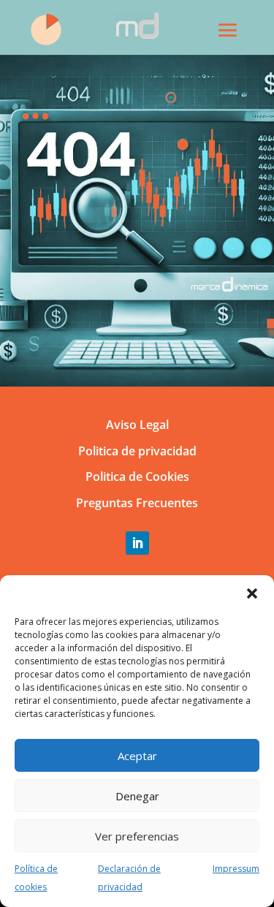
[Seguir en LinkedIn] (137, 543)
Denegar (137, 796)
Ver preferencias (137, 836)
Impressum (236, 868)
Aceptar (137, 755)
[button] (252, 593)
